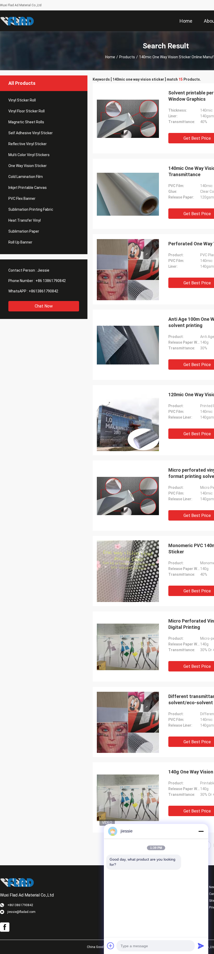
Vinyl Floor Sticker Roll (26, 111)
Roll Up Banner (20, 242)
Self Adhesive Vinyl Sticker (30, 133)
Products (127, 57)
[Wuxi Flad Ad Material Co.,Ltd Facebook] (4, 927)
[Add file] (110, 945)
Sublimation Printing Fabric (30, 209)
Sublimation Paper (23, 231)
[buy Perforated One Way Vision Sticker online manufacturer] (128, 269)
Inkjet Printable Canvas (27, 187)
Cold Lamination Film (25, 177)
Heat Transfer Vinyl (24, 220)
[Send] (201, 945)
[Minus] (201, 831)
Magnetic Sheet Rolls (26, 122)
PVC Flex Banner (21, 198)
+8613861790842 (43, 291)
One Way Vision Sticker (27, 166)
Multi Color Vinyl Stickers (29, 155)
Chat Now (44, 306)
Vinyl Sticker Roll (22, 100)
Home (110, 57)
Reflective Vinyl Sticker (27, 144)
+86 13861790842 (50, 281)
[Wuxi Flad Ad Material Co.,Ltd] (17, 21)
